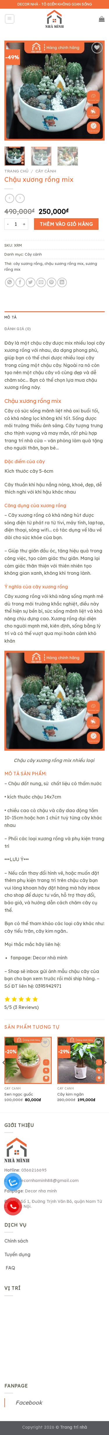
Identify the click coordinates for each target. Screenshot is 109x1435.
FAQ (9, 1268)
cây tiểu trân (18, 931)
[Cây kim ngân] (81, 1060)
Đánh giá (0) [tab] (17, 328)
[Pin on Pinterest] (51, 282)
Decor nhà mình (50, 958)
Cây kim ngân (70, 1094)
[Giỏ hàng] (102, 18)
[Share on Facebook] (20, 282)
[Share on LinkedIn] (62, 282)
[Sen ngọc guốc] (28, 1060)
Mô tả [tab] (10, 317)
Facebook (28, 1402)
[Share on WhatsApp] (10, 282)
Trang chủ (16, 170)
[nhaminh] (54, 19)
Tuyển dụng (17, 1254)
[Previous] (13, 91)
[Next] (95, 91)
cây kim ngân (51, 931)
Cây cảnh (45, 170)
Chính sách (16, 1241)
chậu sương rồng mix (63, 263)
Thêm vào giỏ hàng (66, 224)
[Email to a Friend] (41, 282)
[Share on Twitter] (30, 282)
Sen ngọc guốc (18, 1094)
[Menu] (10, 18)
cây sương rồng (27, 263)
